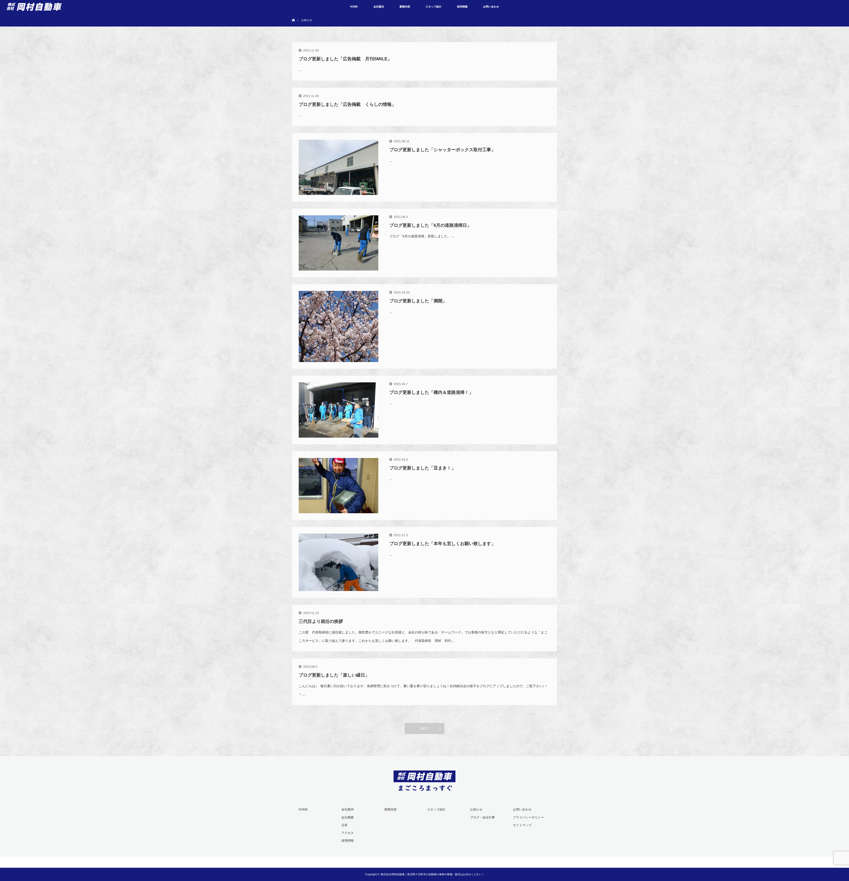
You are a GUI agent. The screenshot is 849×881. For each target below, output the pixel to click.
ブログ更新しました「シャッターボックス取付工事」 (442, 149)
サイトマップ (522, 825)
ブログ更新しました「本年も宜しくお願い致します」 (442, 543)
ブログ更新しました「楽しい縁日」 (334, 675)
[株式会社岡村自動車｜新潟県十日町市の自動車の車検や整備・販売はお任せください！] (424, 788)
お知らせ (476, 809)
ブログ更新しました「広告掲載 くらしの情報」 (347, 104)
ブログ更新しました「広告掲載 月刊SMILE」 (345, 58)
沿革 (344, 825)
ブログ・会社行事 (482, 817)
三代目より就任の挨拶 (321, 621)
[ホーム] (293, 15)
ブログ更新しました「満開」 (418, 300)
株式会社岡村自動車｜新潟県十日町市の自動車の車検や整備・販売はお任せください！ (432, 874)
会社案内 (378, 6)
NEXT (425, 728)
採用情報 (462, 6)
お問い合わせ (491, 6)
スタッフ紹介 (434, 6)
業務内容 (405, 6)
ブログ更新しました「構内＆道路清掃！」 (431, 392)
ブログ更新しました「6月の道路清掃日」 (430, 225)
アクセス (347, 833)
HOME (354, 6)
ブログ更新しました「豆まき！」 (422, 467)
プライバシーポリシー (528, 817)
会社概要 (347, 817)
